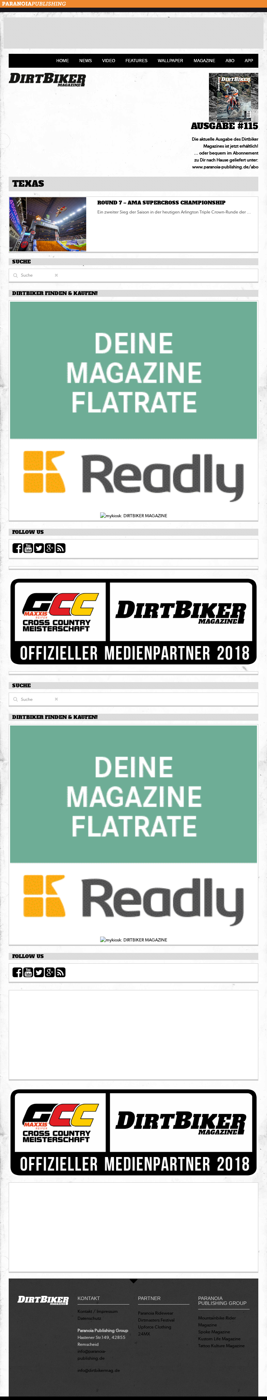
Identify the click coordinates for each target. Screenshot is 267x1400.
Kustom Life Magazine (219, 1338)
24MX (144, 1333)
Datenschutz (89, 1318)
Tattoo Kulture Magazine (221, 1345)
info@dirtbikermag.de (99, 1370)
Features (136, 60)
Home (62, 60)
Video (108, 60)
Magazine (204, 60)
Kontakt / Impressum (98, 1311)
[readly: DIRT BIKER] (133, 406)
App (249, 60)
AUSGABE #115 (224, 126)
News (85, 60)
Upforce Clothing (154, 1327)
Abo (230, 60)
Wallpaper (170, 60)
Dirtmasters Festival (156, 1320)
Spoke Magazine (214, 1331)
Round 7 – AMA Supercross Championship (161, 202)
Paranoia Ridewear (155, 1313)
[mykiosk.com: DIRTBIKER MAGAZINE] (133, 515)
